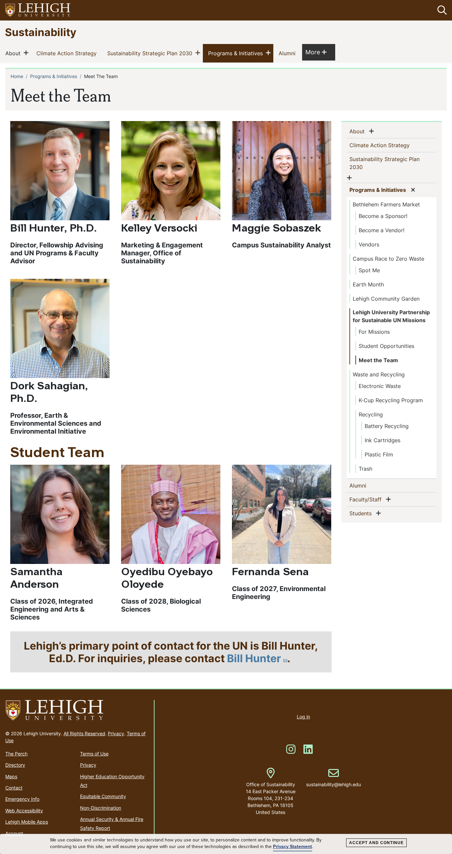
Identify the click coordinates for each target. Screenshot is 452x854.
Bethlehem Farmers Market (386, 204)
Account (14, 833)
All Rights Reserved (84, 733)
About (14, 53)
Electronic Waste (380, 386)
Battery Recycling (387, 426)
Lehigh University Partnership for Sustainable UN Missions (391, 316)
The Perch (16, 753)
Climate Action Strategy (67, 53)
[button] (440, 10)
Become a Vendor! (381, 230)
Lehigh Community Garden (386, 298)
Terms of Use (94, 753)
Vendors (369, 244)
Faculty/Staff (366, 499)
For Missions (374, 331)
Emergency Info (22, 799)
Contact (14, 788)
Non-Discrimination (100, 808)
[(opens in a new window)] (38, 10)
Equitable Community (103, 796)
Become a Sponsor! (383, 216)
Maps (11, 776)
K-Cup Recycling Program (391, 400)
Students (361, 513)
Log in (303, 716)
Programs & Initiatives (236, 53)
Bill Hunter (254, 658)
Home (17, 76)
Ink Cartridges (382, 440)
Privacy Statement (292, 846)
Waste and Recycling (379, 374)
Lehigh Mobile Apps (26, 822)
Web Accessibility (24, 810)
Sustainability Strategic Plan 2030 (151, 53)
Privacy (116, 733)
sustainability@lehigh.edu (333, 778)
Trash (365, 468)
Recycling (371, 414)
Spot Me (369, 270)
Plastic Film (379, 454)
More (316, 52)
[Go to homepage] (77, 710)
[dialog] (226, 844)
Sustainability (40, 31)
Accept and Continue (376, 842)
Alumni (288, 53)
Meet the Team (378, 360)
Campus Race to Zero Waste (388, 258)
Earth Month (368, 284)
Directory (15, 765)
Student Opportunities (386, 346)
